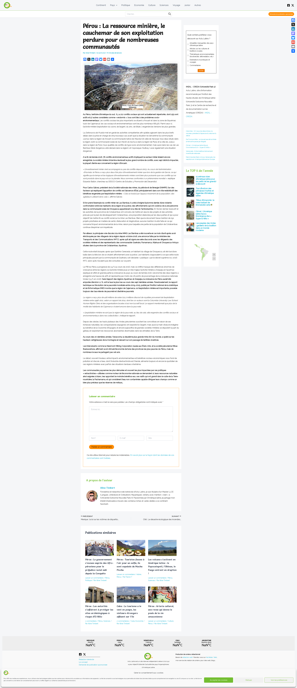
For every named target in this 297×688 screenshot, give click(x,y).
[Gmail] (293, 42)
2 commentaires (123, 621)
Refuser (249, 680)
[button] (116, 5)
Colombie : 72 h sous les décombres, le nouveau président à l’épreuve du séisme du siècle (201, 133)
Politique (88, 580)
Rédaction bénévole (86, 659)
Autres (139, 574)
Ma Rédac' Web (211, 657)
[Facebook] (288, 5)
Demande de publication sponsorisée (93, 665)
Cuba (133, 621)
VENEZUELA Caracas (148, 643)
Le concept (83, 662)
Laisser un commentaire (94, 578)
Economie (139, 621)
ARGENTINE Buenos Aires (206, 643)
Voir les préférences (279, 680)
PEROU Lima (119, 643)
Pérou (107, 578)
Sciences (151, 580)
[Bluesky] (293, 38)
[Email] (293, 46)
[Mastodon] (293, 33)
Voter (201, 70)
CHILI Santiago (177, 643)
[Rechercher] (170, 14)
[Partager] (293, 51)
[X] (292, 5)
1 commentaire (90, 621)
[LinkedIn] (293, 29)
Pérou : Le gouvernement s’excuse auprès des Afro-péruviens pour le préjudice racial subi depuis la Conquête (99, 566)
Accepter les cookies (218, 680)
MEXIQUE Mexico (90, 643)
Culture (170, 621)
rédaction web (188, 657)
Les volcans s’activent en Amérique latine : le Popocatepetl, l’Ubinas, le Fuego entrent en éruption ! (162, 566)
